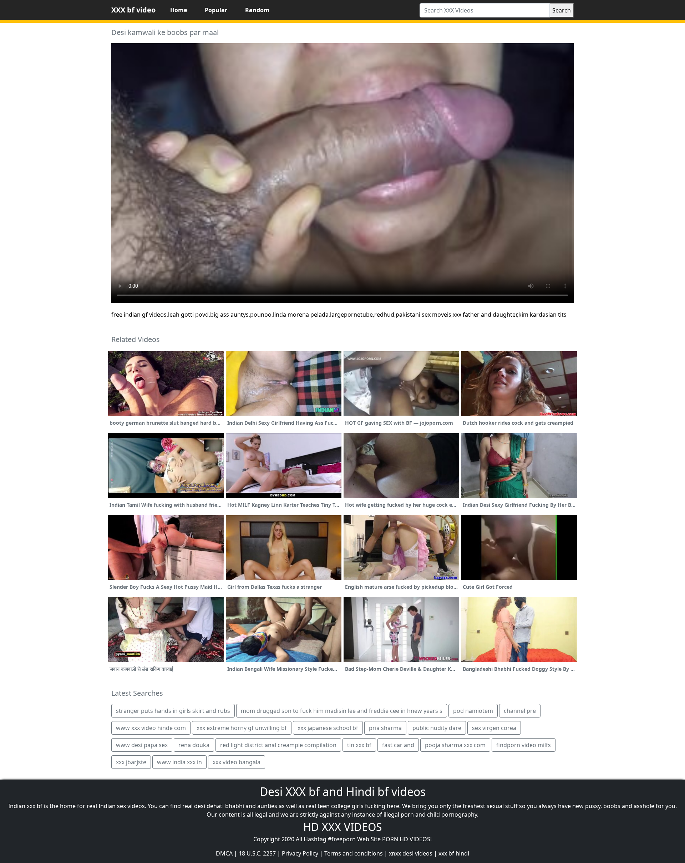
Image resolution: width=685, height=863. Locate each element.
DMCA (224, 853)
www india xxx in (179, 762)
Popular (216, 10)
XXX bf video (133, 10)
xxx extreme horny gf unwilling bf (242, 728)
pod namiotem (473, 711)
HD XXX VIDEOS (342, 826)
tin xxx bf (359, 745)
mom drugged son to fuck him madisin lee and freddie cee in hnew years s (341, 711)
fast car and (398, 745)
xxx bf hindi (453, 853)
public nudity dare (436, 728)
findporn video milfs (523, 745)
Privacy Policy (300, 853)
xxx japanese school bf (328, 728)
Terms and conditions (353, 853)
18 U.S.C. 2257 (257, 853)
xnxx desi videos (410, 853)
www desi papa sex (142, 745)
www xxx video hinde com (151, 728)
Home (178, 10)
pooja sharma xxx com (455, 745)
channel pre (520, 711)
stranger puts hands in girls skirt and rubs (173, 711)
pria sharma (385, 728)
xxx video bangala (236, 762)
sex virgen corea (494, 728)
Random (257, 10)
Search (561, 10)
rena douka (193, 745)
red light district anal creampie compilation (278, 745)
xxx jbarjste (131, 762)
